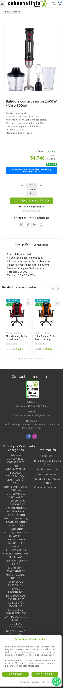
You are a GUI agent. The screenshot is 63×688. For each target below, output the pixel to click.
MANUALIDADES (16, 574)
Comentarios (40, 244)
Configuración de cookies (20, 446)
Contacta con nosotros (47, 487)
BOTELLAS (16, 624)
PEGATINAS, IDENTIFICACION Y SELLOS (16, 561)
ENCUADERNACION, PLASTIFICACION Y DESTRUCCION (16, 522)
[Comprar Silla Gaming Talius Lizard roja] (25, 349)
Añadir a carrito (34, 200)
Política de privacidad (29, 682)
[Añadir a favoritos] (28, 303)
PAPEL (16, 588)
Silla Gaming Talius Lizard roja (16, 338)
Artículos (15, 455)
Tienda (16, 12)
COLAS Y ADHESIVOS (15, 553)
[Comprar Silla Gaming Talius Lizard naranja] (55, 349)
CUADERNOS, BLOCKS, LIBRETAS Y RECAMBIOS (16, 533)
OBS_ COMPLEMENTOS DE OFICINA (15, 487)
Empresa (47, 456)
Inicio (7, 12)
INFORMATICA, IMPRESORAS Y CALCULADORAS (16, 505)
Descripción (22, 244)
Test (15, 466)
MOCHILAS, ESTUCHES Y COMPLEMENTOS (15, 610)
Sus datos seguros (47, 474)
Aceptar (15, 674)
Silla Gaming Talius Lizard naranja (46, 338)
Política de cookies (49, 682)
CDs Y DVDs (16, 627)
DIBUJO (15, 578)
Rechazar (44, 674)
